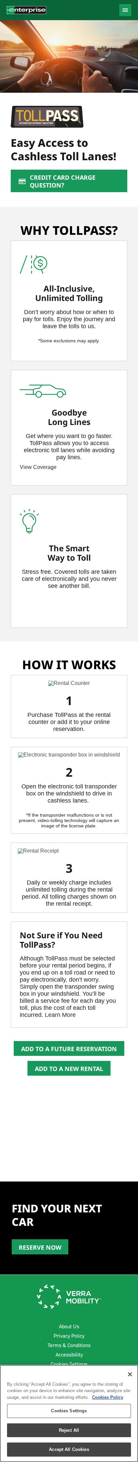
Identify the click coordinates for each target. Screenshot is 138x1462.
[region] (69, 1413)
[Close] (130, 1374)
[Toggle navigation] (125, 10)
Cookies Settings (69, 1364)
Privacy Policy (69, 1335)
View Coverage (38, 467)
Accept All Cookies (69, 1449)
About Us (69, 1326)
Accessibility (69, 1354)
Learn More (60, 1015)
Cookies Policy (107, 1397)
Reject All (69, 1430)
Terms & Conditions (69, 1345)
